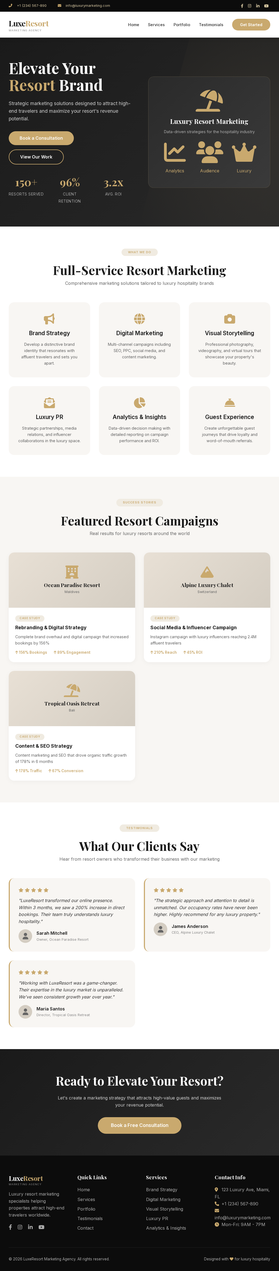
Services (156, 24)
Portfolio (182, 24)
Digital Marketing (163, 1199)
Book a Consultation (41, 138)
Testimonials (211, 24)
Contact (85, 1228)
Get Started (251, 24)
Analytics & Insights (166, 1228)
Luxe (28, 25)
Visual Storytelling (164, 1209)
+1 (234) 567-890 (32, 6)
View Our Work (36, 157)
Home (133, 24)
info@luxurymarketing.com (88, 6)
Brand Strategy (161, 1189)
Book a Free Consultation (139, 1125)
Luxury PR (157, 1218)
